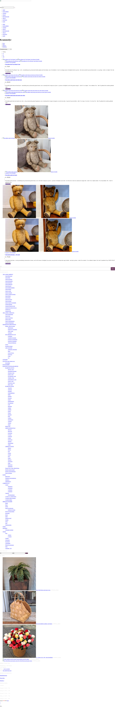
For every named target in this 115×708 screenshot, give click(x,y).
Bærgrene (10, 429)
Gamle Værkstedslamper (10, 321)
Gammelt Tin (7, 309)
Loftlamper (10, 489)
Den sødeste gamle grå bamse (11, 175)
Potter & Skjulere (8, 473)
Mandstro (10, 441)
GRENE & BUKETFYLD (10, 428)
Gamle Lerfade (8, 291)
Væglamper (10, 491)
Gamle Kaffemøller (9, 281)
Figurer (6, 344)
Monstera (9, 459)
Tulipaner (10, 421)
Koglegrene (10, 439)
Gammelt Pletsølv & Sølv (10, 306)
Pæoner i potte (10, 381)
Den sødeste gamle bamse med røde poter (13, 79)
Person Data (2, 678)
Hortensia (10, 398)
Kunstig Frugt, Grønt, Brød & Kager (12, 468)
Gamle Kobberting (8, 284)
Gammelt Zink (8, 311)
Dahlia (9, 394)
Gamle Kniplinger (8, 282)
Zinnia (9, 424)
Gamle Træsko (8, 319)
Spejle (6, 521)
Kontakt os (2, 680)
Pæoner (9, 411)
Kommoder (7, 513)
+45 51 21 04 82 (6, 669)
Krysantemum (10, 403)
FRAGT (4, 15)
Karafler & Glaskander (12, 341)
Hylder (6, 506)
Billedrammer (10, 327)
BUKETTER (7, 426)
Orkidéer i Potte (11, 377)
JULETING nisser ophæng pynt (9, 361)
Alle (3, 56)
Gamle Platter (8, 297)
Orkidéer (9, 409)
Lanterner (7, 493)
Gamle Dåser (7, 277)
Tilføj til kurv (8, 73)
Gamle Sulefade (8, 301)
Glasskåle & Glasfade (12, 337)
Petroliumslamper (11, 494)
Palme (9, 463)
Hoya (9, 456)
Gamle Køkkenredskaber (10, 287)
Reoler (6, 515)
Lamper (6, 484)
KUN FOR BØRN (13, 62)
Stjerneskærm (10, 419)
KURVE (4, 474)
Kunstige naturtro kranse (10, 469)
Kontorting (10, 354)
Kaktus (9, 458)
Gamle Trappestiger (9, 317)
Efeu (9, 451)
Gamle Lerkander (8, 292)
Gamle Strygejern (8, 299)
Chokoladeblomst (11, 393)
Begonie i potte (11, 369)
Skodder (6, 519)
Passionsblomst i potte (12, 379)
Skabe (6, 516)
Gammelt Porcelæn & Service (11, 307)
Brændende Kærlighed (12, 371)
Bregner (9, 449)
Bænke (6, 503)
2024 (8, 700)
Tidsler (9, 444)
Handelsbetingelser (3, 675)
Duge (6, 533)
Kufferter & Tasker (11, 509)
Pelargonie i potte (11, 383)
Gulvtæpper (7, 540)
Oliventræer (10, 461)
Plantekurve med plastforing (10, 478)
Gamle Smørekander (9, 314)
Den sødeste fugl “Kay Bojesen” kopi (12, 64)
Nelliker (9, 408)
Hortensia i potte (11, 373)
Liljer (9, 404)
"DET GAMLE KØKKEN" (8, 274)
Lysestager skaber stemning (10, 498)
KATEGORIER (6, 11)
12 (3, 53)
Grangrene (10, 436)
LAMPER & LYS (6, 483)
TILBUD (4, 13)
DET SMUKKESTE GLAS (10, 334)
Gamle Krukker (8, 289)
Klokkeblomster (11, 401)
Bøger (9, 351)
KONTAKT (5, 20)
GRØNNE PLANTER (9, 446)
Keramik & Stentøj (9, 346)
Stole (6, 523)
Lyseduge (10, 536)
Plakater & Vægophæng (12, 329)
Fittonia (9, 453)
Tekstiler (4, 531)
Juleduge (9, 535)
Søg (0, 7)
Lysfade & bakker (8, 499)
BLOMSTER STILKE (9, 386)
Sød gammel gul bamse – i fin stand (12, 254)
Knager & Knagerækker (9, 511)
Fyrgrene (9, 434)
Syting (9, 356)
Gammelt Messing (8, 304)
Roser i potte (10, 384)
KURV (4, 21)
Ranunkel (10, 414)
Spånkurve (7, 479)
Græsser (9, 438)
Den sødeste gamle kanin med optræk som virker (15, 95)
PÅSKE (4, 526)
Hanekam (10, 396)
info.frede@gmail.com (7, 670)
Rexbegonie (10, 464)
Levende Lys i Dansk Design (10, 496)
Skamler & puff (8, 518)
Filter (27, 553)
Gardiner (7, 538)
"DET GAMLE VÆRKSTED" (8, 312)
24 (3, 55)
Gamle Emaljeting (8, 279)
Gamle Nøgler (8, 296)
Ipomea (9, 399)
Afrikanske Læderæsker (12, 349)
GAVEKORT (5, 359)
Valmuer (9, 423)
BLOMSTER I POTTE (9, 367)
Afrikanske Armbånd (9, 530)
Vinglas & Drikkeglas (12, 342)
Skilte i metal (10, 331)
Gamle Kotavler (8, 286)
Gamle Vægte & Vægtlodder (10, 302)
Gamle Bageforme (8, 276)
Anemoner (10, 389)
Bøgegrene (10, 431)
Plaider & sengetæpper (9, 545)
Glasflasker (10, 336)
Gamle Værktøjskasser (9, 322)
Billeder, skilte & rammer (10, 326)
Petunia (9, 413)
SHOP (4, 10)
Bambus (9, 448)
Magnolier (10, 406)
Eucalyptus (10, 433)
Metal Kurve (7, 476)
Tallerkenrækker (8, 525)
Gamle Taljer (7, 316)
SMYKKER (5, 528)
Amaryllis (10, 388)
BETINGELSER (6, 16)
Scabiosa (9, 418)
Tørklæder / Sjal (8, 548)
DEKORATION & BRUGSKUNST (9, 324)
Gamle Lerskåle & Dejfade (10, 294)
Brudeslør (10, 391)
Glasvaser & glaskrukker (12, 339)
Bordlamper (10, 486)
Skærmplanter (10, 443)
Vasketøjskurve (8, 481)
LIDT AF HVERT (8, 347)
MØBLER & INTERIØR (7, 501)
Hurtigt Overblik (36, 59)
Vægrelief (10, 332)
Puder (6, 546)
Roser (9, 416)
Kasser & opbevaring (9, 508)
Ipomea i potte (10, 374)
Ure (8, 357)
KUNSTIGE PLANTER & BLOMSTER (10, 366)
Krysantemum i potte (12, 376)
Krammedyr (5, 46)
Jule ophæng (7, 362)
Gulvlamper (10, 488)
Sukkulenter (10, 466)
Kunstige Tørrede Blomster (10, 471)
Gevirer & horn (11, 352)
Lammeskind (7, 543)
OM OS (4, 18)
